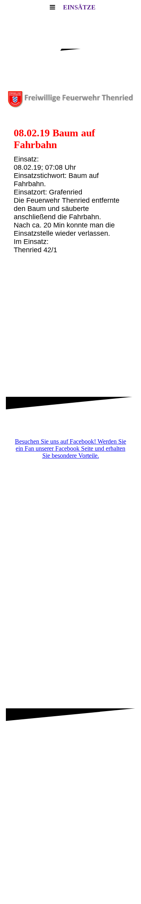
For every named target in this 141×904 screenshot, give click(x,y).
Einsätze (79, 7)
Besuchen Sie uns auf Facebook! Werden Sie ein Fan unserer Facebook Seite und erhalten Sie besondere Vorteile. (70, 448)
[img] (70, 98)
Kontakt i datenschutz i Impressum (70, 878)
